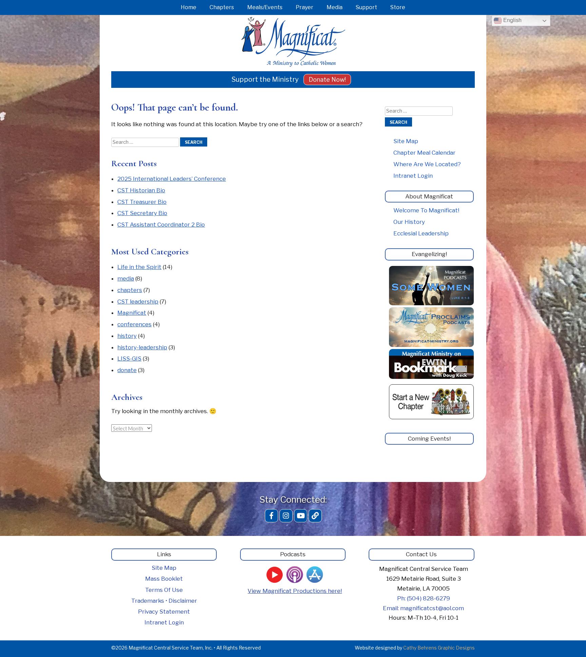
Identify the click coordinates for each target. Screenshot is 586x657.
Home (188, 7)
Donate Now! (327, 79)
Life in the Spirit (139, 267)
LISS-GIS (129, 358)
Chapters (222, 7)
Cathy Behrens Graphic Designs (439, 648)
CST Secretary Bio (142, 213)
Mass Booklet (164, 578)
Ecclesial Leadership (421, 233)
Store (397, 7)
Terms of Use (164, 589)
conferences (134, 324)
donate (127, 370)
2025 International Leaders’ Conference (171, 178)
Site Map (405, 141)
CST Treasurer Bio (142, 201)
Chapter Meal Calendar (424, 152)
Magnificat (131, 312)
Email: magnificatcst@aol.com (423, 608)
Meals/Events (264, 7)
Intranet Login (413, 175)
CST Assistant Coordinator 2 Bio (161, 224)
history (127, 335)
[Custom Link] (315, 515)
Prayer (304, 7)
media (125, 278)
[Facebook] (271, 515)
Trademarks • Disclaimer (164, 600)
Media (335, 7)
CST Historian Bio (141, 190)
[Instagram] (286, 515)
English (512, 20)
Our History (409, 221)
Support (366, 7)
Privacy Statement (164, 611)
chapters (129, 290)
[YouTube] (300, 515)
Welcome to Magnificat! (426, 210)
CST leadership (137, 301)
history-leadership (142, 347)
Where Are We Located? (427, 164)
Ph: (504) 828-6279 (423, 598)
